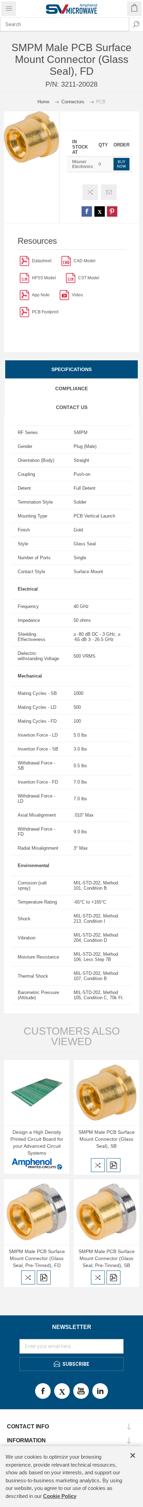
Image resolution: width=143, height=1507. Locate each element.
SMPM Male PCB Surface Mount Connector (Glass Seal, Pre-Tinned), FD (37, 1258)
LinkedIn (100, 1391)
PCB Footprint (45, 312)
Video (77, 294)
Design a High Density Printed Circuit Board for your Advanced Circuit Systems (36, 1142)
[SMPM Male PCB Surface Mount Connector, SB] (106, 1093)
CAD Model (84, 260)
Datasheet (41, 260)
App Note (41, 294)
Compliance (71, 388)
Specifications (71, 369)
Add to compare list (90, 192)
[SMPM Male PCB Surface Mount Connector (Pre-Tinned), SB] (37, 1212)
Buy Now (121, 164)
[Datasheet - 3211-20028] (24, 260)
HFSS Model (44, 277)
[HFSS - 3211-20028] (24, 277)
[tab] (71, 369)
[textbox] (64, 24)
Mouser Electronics (82, 164)
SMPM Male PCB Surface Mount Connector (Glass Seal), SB (106, 1139)
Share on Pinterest (112, 211)
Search (136, 24)
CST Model (88, 277)
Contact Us (71, 407)
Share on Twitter (99, 211)
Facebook (43, 1391)
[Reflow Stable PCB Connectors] (24, 294)
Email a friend (109, 192)
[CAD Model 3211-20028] (66, 260)
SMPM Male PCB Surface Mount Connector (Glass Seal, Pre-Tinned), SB (106, 1258)
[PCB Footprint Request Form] (24, 311)
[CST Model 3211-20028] (70, 277)
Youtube (81, 1391)
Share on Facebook (87, 211)
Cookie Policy (59, 1496)
